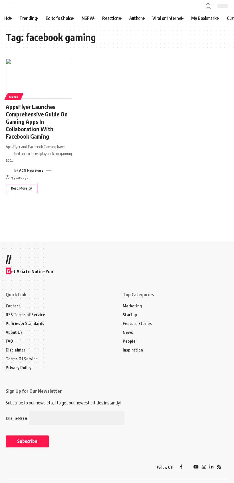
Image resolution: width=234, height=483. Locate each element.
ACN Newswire (31, 170)
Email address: (17, 418)
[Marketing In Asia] (18, 467)
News (14, 96)
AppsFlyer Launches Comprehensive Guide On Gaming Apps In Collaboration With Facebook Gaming (37, 121)
